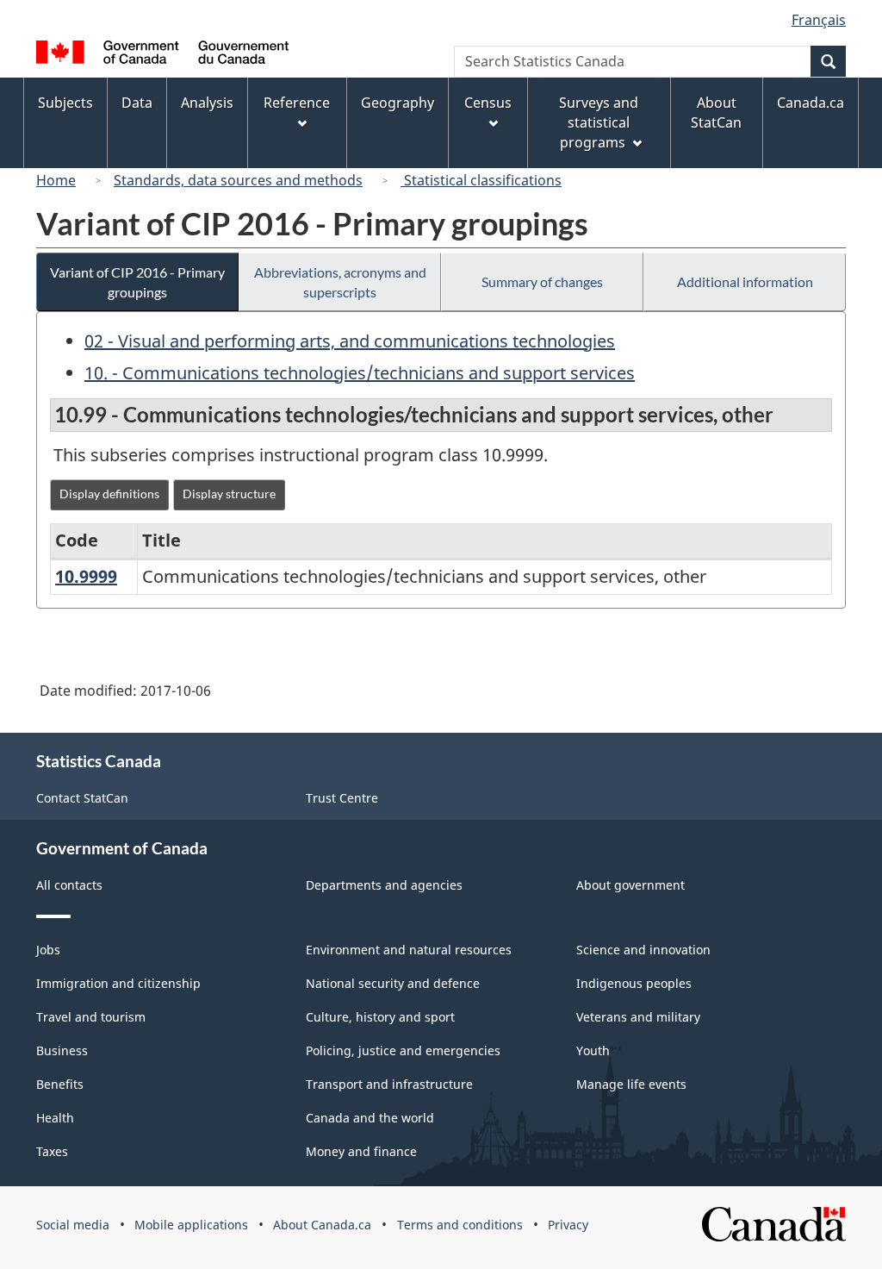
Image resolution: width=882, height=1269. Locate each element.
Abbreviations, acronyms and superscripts (340, 282)
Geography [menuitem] (397, 102)
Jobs (48, 949)
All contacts (69, 885)
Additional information (745, 281)
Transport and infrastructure (389, 1084)
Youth (593, 1050)
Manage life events (631, 1084)
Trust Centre (342, 798)
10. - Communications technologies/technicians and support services (359, 372)
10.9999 (86, 576)
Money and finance (361, 1151)
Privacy (568, 1224)
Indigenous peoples (634, 983)
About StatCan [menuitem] (716, 112)
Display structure (229, 493)
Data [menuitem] (136, 102)
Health (55, 1118)
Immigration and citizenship (118, 983)
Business (62, 1050)
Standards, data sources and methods (238, 180)
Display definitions (109, 493)
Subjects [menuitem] (65, 102)
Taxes (52, 1151)
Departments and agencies (384, 885)
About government (630, 885)
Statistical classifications (481, 180)
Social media (72, 1224)
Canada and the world (370, 1118)
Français (819, 19)
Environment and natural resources (409, 949)
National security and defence (393, 983)
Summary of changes (542, 281)
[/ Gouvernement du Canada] (162, 55)
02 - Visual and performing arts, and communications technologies (349, 341)
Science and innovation (643, 949)
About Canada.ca (322, 1224)
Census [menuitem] (488, 102)
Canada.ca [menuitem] (810, 102)
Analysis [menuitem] (207, 102)
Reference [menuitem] (297, 102)
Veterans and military (638, 1017)
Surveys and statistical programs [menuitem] (598, 122)
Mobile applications (191, 1224)
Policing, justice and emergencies (403, 1050)
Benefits (60, 1084)
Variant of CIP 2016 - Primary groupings (137, 282)
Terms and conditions (460, 1224)
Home (56, 180)
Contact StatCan (82, 798)
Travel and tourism (91, 1017)
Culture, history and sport (380, 1017)
